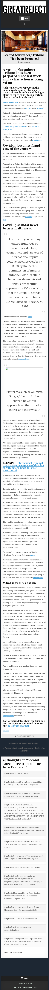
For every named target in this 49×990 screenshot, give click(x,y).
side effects (38, 578)
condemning (8, 126)
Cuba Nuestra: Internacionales (26, 867)
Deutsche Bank (20, 126)
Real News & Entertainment (25, 919)
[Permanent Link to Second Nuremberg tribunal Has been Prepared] (24, 41)
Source (6, 731)
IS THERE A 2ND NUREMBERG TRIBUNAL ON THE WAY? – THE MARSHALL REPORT (24, 844)
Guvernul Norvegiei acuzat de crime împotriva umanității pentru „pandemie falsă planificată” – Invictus (24, 830)
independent (8, 716)
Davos (27, 108)
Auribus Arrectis (20, 773)
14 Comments (25, 62)
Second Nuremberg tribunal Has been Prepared (25, 57)
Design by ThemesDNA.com (24, 987)
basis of (28, 217)
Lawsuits (30, 736)
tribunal (39, 108)
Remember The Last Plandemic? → (25, 744)
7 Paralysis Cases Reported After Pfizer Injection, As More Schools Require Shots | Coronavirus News (23, 941)
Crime (24, 736)
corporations (24, 359)
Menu (26, 18)
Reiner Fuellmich (10, 102)
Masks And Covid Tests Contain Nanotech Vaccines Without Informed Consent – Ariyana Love (22, 896)
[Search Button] (24, 24)
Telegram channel (18, 725)
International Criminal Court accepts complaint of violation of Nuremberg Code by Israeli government (23, 466)
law (4, 220)
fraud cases (37, 140)
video (32, 555)
